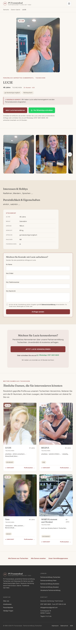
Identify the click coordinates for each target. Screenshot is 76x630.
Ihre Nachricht (11, 291)
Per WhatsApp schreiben (43, 110)
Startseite (6, 9)
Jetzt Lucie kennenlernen (15, 110)
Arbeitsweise (7, 604)
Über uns (6, 601)
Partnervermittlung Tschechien (50, 577)
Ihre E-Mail (9, 273)
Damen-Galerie (15, 9)
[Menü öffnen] (69, 3)
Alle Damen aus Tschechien (18, 558)
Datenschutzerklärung (48, 304)
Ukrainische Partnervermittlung (50, 590)
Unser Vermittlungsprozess (58, 558)
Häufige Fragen (8, 611)
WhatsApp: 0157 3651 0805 (49, 355)
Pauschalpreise (8, 607)
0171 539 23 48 (61, 604)
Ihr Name (9, 264)
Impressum (55, 625)
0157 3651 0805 (45, 604)
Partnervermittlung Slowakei (49, 587)
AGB (71, 625)
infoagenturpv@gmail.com (48, 607)
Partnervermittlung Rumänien (49, 584)
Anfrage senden (38, 312)
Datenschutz (64, 625)
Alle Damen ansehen (38, 558)
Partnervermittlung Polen (48, 580)
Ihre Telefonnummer (12, 282)
